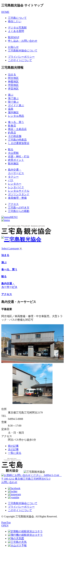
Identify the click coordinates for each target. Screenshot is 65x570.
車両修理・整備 (17, 197)
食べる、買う (16, 122)
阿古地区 (13, 78)
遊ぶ (10, 94)
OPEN (4, 525)
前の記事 (13, 445)
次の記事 (13, 449)
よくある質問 (16, 31)
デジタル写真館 (17, 27)
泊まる (12, 74)
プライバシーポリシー (21, 56)
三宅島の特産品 (17, 139)
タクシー (13, 176)
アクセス (13, 204)
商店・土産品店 (17, 129)
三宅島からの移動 (18, 211)
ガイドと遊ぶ (16, 105)
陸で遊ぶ (13, 101)
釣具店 (12, 132)
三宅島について (17, 17)
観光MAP (13, 37)
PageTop (6, 522)
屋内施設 (13, 112)
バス (10, 180)
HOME (5, 12)
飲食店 (12, 125)
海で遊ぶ (13, 98)
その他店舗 (14, 136)
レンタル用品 (16, 115)
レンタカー (14, 183)
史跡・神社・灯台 (18, 156)
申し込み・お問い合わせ (22, 40)
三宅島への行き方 (18, 207)
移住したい (14, 21)
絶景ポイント (16, 160)
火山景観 (13, 153)
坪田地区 (13, 85)
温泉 (10, 108)
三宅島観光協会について (22, 50)
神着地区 (13, 81)
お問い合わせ (9, 482)
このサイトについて (20, 60)
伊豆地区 (13, 88)
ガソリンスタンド (18, 194)
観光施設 (13, 163)
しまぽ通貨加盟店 (18, 143)
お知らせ (13, 47)
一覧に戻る (14, 453)
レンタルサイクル (18, 190)
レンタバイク (16, 187)
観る (10, 149)
